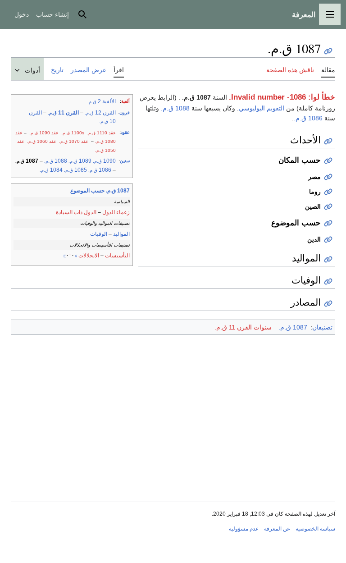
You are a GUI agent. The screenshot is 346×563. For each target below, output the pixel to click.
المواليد (121, 234)
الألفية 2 (101, 101)
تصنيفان (322, 327)
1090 (104, 161)
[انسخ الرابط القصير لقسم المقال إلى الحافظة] (328, 141)
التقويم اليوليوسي (261, 108)
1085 (75, 170)
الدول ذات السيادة (76, 212)
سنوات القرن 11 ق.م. (243, 327)
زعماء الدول (116, 212)
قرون (124, 112)
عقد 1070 (73, 141)
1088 (55, 161)
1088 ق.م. (175, 108)
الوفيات (98, 234)
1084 (51, 170)
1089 (79, 161)
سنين (125, 160)
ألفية (125, 101)
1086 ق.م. (308, 118)
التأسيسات (117, 255)
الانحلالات (88, 255)
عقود (125, 132)
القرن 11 (63, 113)
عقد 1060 (41, 141)
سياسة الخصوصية (315, 529)
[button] (330, 14)
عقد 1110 (101, 132)
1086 (99, 170)
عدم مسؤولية (244, 529)
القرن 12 (100, 113)
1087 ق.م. (292, 327)
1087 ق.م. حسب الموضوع (100, 191)
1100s (72, 132)
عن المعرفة (277, 529)
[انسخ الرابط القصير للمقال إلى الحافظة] (328, 51)
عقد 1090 (44, 132)
